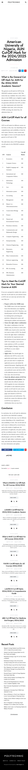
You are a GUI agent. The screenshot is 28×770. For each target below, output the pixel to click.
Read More (13, 497)
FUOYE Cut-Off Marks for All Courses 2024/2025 (14, 564)
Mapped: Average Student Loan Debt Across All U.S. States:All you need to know (14, 649)
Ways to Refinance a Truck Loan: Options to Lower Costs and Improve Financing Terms (14, 695)
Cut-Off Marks (14, 38)
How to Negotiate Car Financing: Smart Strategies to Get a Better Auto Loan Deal (14, 703)
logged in (9, 468)
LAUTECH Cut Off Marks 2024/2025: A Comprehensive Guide (14, 591)
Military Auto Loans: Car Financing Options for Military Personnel (15, 707)
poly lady (5, 70)
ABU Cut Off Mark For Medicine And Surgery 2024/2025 (14, 619)
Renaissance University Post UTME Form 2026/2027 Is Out (14, 691)
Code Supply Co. (20, 764)
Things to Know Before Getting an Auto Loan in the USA (15, 699)
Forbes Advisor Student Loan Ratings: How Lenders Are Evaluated (14, 678)
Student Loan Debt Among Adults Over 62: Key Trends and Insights (14, 653)
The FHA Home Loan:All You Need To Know (15, 665)
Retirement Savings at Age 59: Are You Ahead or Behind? (15, 657)
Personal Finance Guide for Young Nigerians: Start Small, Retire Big (14, 674)
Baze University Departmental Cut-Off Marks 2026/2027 (14, 686)
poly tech (9, 596)
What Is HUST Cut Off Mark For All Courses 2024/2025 (14, 537)
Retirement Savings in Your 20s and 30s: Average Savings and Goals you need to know (15, 661)
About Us (5, 760)
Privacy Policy (21, 760)
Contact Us (12, 760)
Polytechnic (14, 2)
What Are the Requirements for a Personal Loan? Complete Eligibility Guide (14, 682)
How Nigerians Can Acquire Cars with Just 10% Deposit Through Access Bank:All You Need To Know (14, 669)
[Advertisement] (14, 18)
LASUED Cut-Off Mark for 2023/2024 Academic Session (14, 511)
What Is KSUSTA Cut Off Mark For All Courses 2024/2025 (14, 484)
